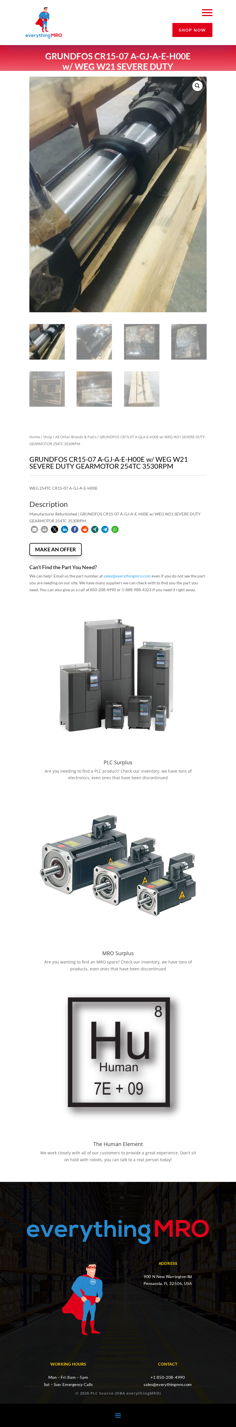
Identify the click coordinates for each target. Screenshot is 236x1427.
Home (34, 436)
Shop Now (192, 30)
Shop (47, 436)
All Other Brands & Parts (75, 436)
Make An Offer (55, 549)
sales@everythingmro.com (127, 575)
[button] (197, 86)
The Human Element (118, 1144)
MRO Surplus (118, 953)
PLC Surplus (118, 762)
